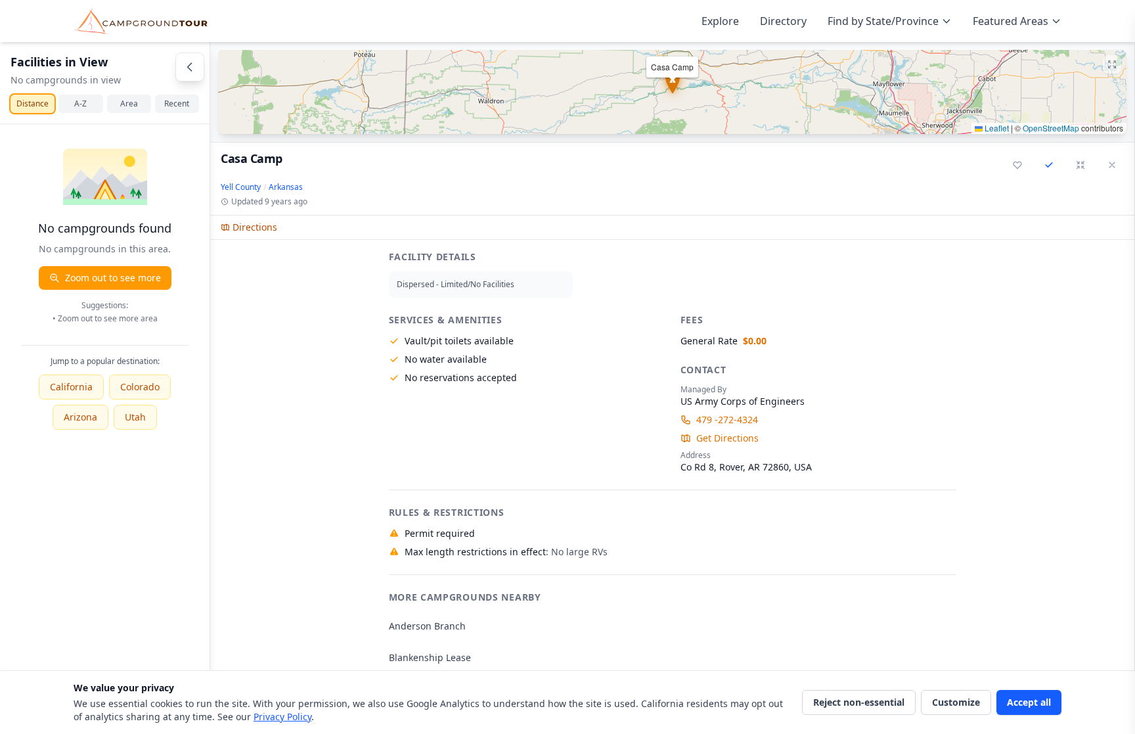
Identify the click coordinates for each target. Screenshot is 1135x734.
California (71, 386)
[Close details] (1112, 164)
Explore (720, 21)
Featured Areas (1010, 21)
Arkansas (286, 187)
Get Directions (727, 438)
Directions (255, 227)
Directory (783, 21)
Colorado (140, 386)
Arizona (80, 417)
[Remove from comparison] (1049, 164)
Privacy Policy (282, 716)
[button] (672, 92)
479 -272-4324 (727, 419)
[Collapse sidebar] (189, 67)
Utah (135, 417)
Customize (956, 702)
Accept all (1029, 702)
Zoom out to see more (113, 277)
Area (129, 103)
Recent (176, 103)
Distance (32, 103)
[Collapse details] (1080, 164)
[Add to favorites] (1017, 164)
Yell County (241, 187)
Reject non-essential (858, 702)
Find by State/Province (883, 21)
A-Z (80, 103)
